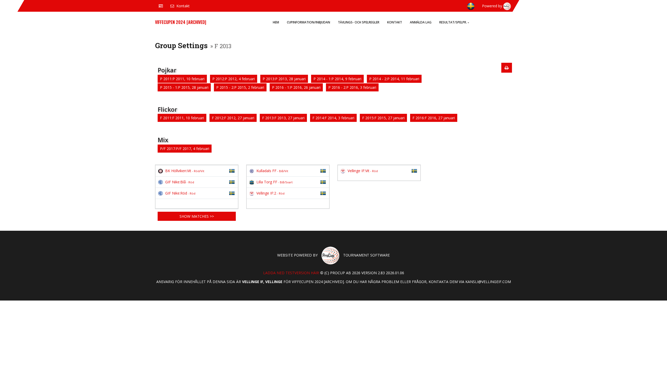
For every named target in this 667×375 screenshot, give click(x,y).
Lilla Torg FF (274, 181)
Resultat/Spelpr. (453, 22)
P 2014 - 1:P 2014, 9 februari (337, 78)
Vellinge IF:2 (270, 193)
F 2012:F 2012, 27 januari (233, 117)
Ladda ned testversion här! (291, 272)
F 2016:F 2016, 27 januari (433, 117)
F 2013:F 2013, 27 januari (283, 117)
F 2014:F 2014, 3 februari (333, 117)
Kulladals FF (272, 170)
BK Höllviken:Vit (184, 170)
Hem (276, 22)
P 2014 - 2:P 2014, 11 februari (394, 78)
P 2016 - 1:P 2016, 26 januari (296, 87)
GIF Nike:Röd (180, 193)
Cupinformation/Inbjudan (308, 22)
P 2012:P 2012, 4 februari (233, 78)
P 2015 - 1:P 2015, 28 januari (184, 87)
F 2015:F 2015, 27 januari (383, 117)
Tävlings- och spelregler (358, 22)
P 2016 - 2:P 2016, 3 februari (352, 87)
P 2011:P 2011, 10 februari (182, 78)
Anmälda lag (420, 22)
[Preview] (506, 68)
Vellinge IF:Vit (363, 170)
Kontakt (394, 22)
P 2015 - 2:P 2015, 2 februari (240, 87)
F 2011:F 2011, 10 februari (182, 117)
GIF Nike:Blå (179, 181)
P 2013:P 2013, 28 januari (284, 78)
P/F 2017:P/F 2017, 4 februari (184, 148)
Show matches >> (197, 216)
